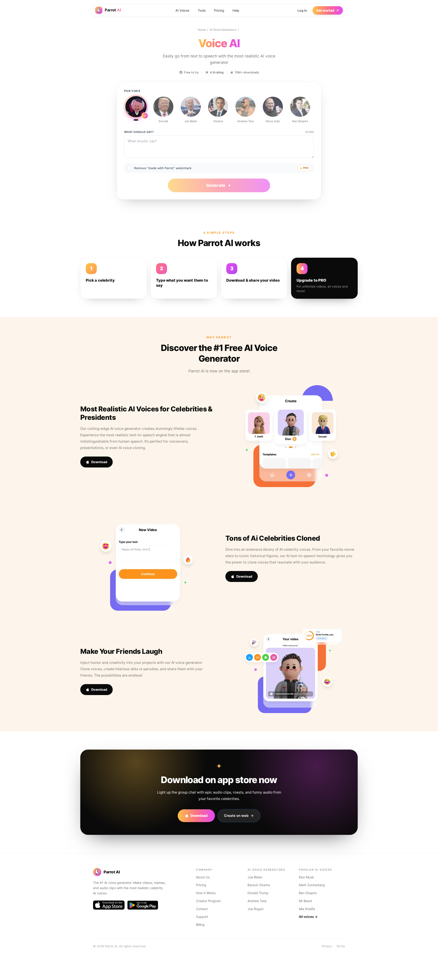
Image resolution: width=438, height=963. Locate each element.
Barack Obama (259, 885)
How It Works (206, 893)
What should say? (139, 132)
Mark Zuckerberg (312, 885)
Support (202, 917)
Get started (325, 10)
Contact (202, 909)
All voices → (308, 917)
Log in (302, 10)
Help (235, 10)
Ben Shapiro (308, 893)
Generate (215, 185)
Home (202, 29)
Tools (202, 10)
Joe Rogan (255, 909)
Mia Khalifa (307, 909)
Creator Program (208, 901)
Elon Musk (306, 877)
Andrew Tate (257, 901)
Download (99, 462)
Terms (340, 946)
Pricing (219, 10)
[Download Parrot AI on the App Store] (109, 905)
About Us (203, 877)
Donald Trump (258, 893)
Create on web (236, 815)
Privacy (327, 946)
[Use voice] (136, 108)
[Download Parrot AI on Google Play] (142, 905)
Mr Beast (305, 901)
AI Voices (182, 10)
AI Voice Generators (223, 29)
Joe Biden (255, 877)
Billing (200, 925)
